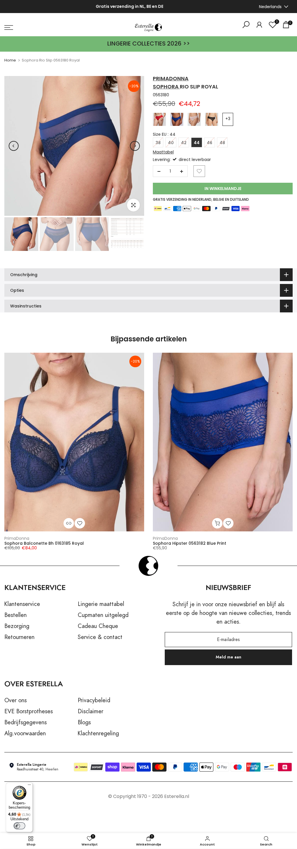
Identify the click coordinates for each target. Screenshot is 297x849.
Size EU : (164, 134)
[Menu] (29, 786)
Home (10, 60)
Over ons (15, 700)
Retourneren (19, 637)
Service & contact (100, 637)
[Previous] (14, 146)
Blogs (84, 722)
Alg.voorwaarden (25, 733)
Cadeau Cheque (98, 626)
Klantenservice (22, 604)
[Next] (135, 146)
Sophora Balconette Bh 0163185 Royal (44, 543)
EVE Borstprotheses (28, 711)
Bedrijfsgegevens (25, 722)
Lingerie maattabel (101, 604)
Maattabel (163, 152)
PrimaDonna (16, 538)
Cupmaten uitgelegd (103, 615)
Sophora (166, 86)
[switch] (19, 825)
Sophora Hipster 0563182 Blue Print (189, 543)
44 (197, 143)
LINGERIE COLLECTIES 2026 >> (148, 43)
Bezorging (16, 626)
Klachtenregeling (98, 733)
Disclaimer (90, 711)
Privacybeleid (94, 700)
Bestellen (15, 615)
